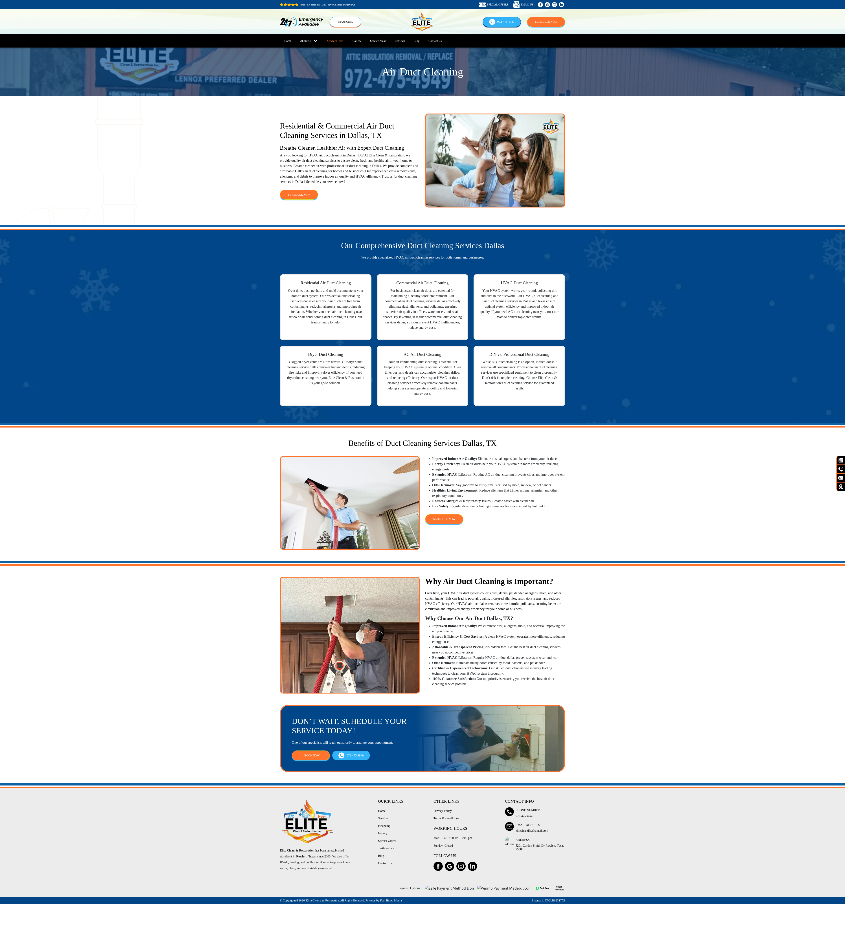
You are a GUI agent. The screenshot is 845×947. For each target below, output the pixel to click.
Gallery (357, 40)
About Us (305, 40)
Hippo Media (391, 900)
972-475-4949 (505, 21)
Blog (417, 40)
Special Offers (387, 840)
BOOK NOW (312, 755)
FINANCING (345, 21)
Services (332, 40)
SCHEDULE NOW (546, 21)
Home (287, 40)
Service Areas (378, 40)
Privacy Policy (443, 811)
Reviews (400, 40)
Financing (384, 826)
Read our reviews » (347, 4)
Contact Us (435, 40)
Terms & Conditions (446, 818)
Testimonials (386, 848)
